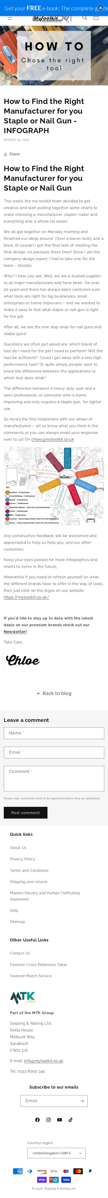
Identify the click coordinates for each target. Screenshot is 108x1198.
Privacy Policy (22, 859)
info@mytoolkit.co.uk (43, 1061)
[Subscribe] (81, 1101)
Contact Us (20, 953)
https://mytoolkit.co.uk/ (26, 597)
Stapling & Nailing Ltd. (60, 1188)
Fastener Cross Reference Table (38, 965)
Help (14, 910)
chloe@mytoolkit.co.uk (52, 439)
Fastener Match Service (31, 976)
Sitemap (17, 922)
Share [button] (15, 154)
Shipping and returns (28, 882)
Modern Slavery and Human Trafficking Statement (45, 896)
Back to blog (57, 693)
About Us (18, 848)
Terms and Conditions (29, 871)
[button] (10, 17)
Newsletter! (15, 631)
